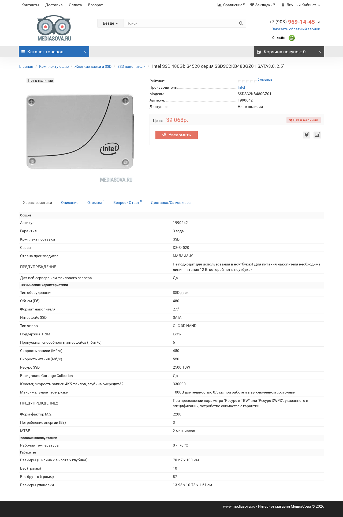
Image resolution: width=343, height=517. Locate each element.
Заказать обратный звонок (296, 29)
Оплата (75, 5)
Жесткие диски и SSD (92, 66)
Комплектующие (54, 66)
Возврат (95, 5)
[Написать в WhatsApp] (291, 38)
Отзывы (95, 202)
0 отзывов (265, 79)
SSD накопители (131, 66)
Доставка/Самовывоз (171, 202)
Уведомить (180, 134)
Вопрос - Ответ (127, 202)
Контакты (30, 5)
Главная (26, 66)
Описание (69, 202)
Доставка (54, 5)
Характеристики (37, 202)
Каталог (45, 51)
